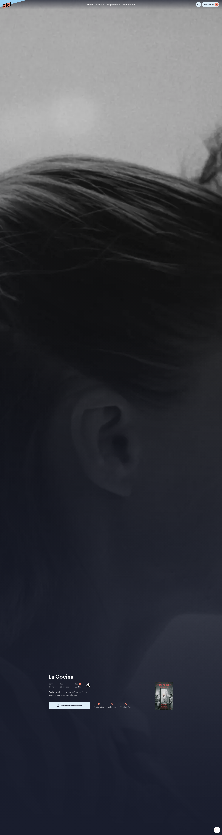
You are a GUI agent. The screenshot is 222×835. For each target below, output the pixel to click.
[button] (210, 4)
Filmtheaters (129, 4)
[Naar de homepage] (7, 5)
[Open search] (198, 4)
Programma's (113, 4)
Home (90, 4)
